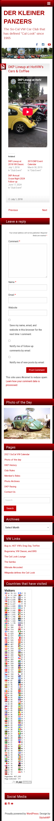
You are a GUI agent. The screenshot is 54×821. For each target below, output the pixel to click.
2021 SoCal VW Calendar (17, 454)
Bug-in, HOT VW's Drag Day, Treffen (22, 545)
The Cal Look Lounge (15, 556)
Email (12, 294)
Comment (14, 241)
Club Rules (9, 470)
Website (12, 307)
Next (44, 210)
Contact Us (9, 492)
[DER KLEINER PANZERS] (27, 53)
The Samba (10, 562)
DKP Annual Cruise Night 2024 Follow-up (16, 178)
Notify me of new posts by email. (27, 362)
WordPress (33, 813)
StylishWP (44, 817)
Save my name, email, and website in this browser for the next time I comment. (26, 330)
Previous (13, 210)
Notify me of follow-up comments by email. (21, 348)
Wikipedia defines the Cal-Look (19, 572)
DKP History (10, 465)
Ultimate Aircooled (13, 567)
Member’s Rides (12, 475)
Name (12, 282)
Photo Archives (12, 481)
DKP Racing (10, 486)
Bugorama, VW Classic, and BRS (20, 551)
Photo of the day (12, 459)
